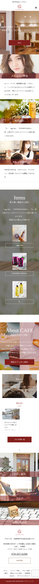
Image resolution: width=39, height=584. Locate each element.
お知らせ (13, 429)
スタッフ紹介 (26, 570)
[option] (19, 32)
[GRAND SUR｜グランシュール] (19, 532)
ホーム (5, 570)
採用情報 (27, 573)
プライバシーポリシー (23, 576)
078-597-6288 (19, 553)
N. (19, 301)
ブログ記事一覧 (19, 439)
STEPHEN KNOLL (19, 273)
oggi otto (19, 245)
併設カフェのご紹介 (19, 362)
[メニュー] (35, 7)
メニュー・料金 (14, 570)
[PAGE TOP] (19, 450)
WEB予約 (19, 560)
